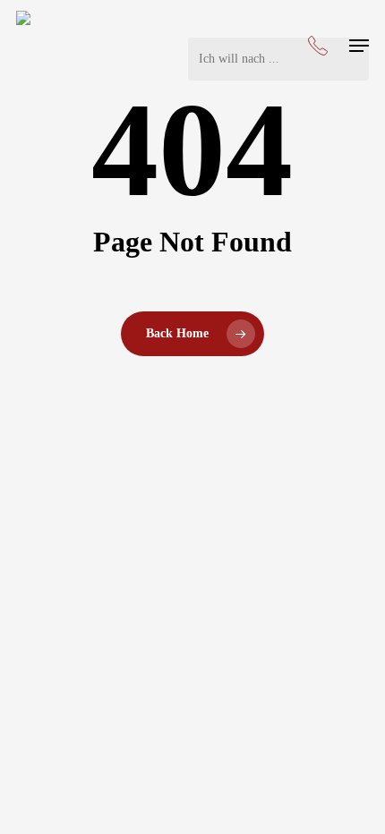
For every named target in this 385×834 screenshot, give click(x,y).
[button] (359, 46)
